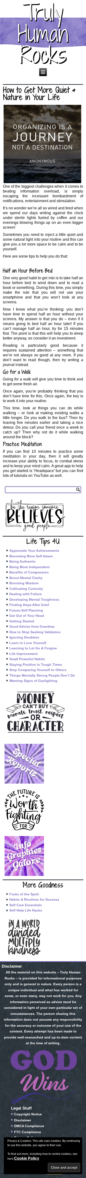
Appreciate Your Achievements (34, 550)
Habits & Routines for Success (34, 899)
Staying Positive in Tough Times (35, 664)
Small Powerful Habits (27, 659)
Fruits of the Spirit (24, 894)
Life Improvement (23, 654)
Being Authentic (22, 561)
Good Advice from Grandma (31, 626)
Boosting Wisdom (23, 583)
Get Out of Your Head (26, 616)
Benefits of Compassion (29, 572)
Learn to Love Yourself (27, 643)
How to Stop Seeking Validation (35, 632)
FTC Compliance (27, 1132)
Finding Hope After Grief (29, 605)
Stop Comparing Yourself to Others (37, 670)
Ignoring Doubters (24, 637)
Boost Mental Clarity (26, 578)
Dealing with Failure (25, 594)
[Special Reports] (43, 764)
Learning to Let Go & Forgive (33, 648)
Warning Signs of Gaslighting (33, 681)
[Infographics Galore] (43, 856)
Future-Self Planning (26, 610)
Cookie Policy (26, 1158)
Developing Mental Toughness (34, 599)
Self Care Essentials (25, 905)
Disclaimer (22, 1120)
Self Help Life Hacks (25, 910)
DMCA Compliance (29, 1126)
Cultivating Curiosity (26, 589)
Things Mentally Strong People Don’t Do (42, 675)
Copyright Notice (28, 1114)
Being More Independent (29, 567)
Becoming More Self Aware (31, 556)
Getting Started (21, 621)
